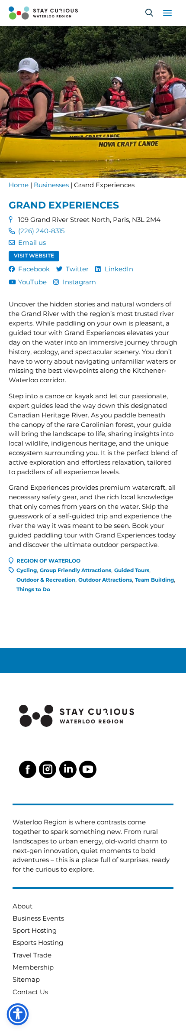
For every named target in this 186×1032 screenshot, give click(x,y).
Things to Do (33, 589)
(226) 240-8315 (41, 231)
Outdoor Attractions (105, 580)
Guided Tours (131, 570)
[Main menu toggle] (167, 13)
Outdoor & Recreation (45, 580)
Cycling (26, 570)
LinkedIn (119, 269)
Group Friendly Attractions (75, 570)
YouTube (32, 282)
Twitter (77, 269)
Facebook (34, 269)
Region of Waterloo (48, 561)
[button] (149, 13)
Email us (32, 243)
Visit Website (34, 256)
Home (19, 185)
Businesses (51, 185)
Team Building (154, 580)
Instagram (79, 282)
